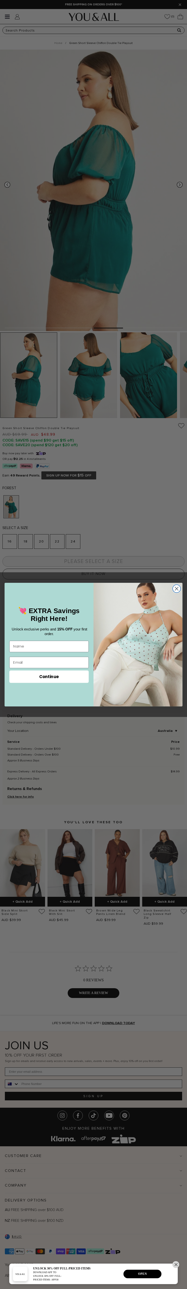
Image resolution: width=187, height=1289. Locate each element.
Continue (49, 676)
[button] (175, 1264)
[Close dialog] (177, 589)
